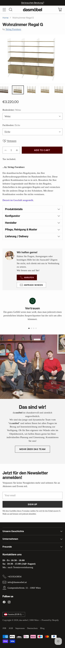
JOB (4, 628)
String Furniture (13, 29)
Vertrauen (11, 141)
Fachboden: (11, 125)
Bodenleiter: (12, 110)
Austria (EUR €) (14, 614)
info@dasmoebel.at (17, 582)
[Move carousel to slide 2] (31, 328)
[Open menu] (4, 9)
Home (6, 17)
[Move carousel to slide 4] (36, 328)
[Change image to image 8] (18, 89)
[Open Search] (10, 9)
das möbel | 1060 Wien (29, 620)
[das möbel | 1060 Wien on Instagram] (9, 602)
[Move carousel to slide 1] (29, 328)
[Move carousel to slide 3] (33, 328)
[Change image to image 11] (59, 89)
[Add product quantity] (17, 150)
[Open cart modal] (60, 9)
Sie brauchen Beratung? (32, 2)
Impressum (20, 628)
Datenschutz (32, 628)
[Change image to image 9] (32, 89)
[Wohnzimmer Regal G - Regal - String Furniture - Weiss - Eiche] (32, 59)
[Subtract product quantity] (5, 150)
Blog (42, 628)
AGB (11, 628)
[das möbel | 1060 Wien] (32, 10)
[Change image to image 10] (45, 89)
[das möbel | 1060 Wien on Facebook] (4, 602)
